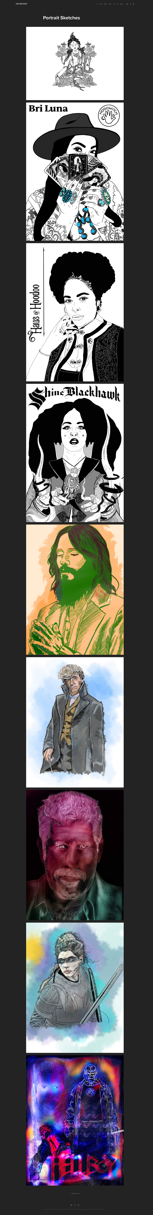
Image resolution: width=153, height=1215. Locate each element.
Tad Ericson (21, 3)
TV (97, 4)
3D (114, 4)
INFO (110, 4)
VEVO (105, 4)
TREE (121, 4)
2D (117, 4)
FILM (101, 4)
